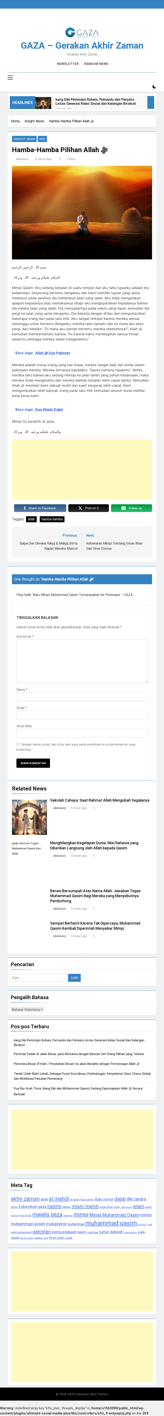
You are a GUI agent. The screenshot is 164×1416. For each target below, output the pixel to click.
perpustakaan (64, 1231)
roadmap (92, 1232)
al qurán (75, 1199)
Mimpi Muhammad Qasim (114, 1214)
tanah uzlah (27, 1237)
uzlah (69, 1237)
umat (45, 1238)
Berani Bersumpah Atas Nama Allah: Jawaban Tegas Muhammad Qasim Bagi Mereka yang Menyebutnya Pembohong (95, 896)
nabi (149, 1224)
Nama (21, 690)
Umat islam (57, 1238)
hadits (54, 1206)
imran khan (106, 1207)
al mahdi (59, 1199)
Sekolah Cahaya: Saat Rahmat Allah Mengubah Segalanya (99, 800)
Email (21, 708)
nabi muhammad (21, 1232)
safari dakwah (111, 1232)
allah (31, 519)
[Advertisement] (82, 469)
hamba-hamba (52, 519)
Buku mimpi (104, 1199)
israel (148, 1207)
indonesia (126, 1207)
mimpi (80, 1214)
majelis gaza (47, 1214)
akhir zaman (25, 1199)
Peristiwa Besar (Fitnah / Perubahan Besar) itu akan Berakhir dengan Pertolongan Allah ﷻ (77, 1064)
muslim (142, 1224)
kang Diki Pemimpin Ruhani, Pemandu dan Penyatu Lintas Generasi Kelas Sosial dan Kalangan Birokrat (96, 101)
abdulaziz (22, 159)
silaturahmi (130, 1232)
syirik (141, 1232)
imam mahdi (85, 1206)
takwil (15, 1238)
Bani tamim (87, 1199)
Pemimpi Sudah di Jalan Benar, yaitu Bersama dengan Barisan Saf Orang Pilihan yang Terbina (79, 1054)
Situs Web (24, 726)
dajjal (120, 1199)
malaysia (68, 1215)
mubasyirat (56, 1223)
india (117, 1207)
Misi (42, 139)
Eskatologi (28, 1206)
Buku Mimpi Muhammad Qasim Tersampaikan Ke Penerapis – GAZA (83, 595)
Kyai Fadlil (25, 1215)
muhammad (76, 1224)
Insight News (24, 139)
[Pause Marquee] (150, 102)
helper (66, 1207)
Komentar (25, 637)
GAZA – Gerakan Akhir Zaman (82, 45)
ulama (38, 1237)
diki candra (136, 1199)
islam (138, 1206)
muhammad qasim (111, 1223)
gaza (42, 1206)
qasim (81, 1232)
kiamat (15, 1215)
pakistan (41, 1232)
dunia (14, 1207)
